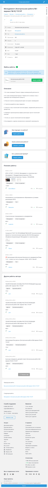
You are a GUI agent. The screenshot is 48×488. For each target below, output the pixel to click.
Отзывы (27, 439)
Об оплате (28, 435)
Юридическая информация (32, 431)
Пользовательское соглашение (33, 427)
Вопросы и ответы (30, 447)
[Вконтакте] (5, 474)
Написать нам (9, 417)
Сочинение (6, 435)
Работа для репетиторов (31, 412)
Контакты (28, 449)
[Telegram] (10, 474)
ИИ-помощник (9, 454)
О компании (28, 425)
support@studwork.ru (9, 408)
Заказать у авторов (18, 145)
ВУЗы (27, 451)
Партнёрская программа (31, 445)
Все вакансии (29, 408)
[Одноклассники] (7, 474)
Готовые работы (10, 447)
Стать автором (29, 406)
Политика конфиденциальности (33, 429)
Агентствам (28, 443)
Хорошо (24, 485)
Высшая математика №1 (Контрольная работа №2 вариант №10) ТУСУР (21, 386)
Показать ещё (24, 374)
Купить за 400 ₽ (37, 80)
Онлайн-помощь (8, 437)
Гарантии (28, 433)
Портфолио (8, 449)
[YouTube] (13, 474)
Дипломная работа (8, 425)
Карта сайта (28, 453)
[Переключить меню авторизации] (44, 2)
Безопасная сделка (30, 437)
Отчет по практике (8, 431)
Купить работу (17, 134)
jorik (11, 20)
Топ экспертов (29, 441)
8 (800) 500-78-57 (8, 406)
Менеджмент (18, 30)
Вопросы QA (9, 451)
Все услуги (6, 445)
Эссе (5, 441)
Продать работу (17, 157)
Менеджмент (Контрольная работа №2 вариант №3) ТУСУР (18, 396)
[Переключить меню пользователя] (4, 2)
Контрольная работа (20, 34)
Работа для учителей (31, 414)
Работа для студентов (31, 416)
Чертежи (6, 439)
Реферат (6, 433)
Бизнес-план (7, 443)
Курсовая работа (8, 427)
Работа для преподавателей (32, 410)
